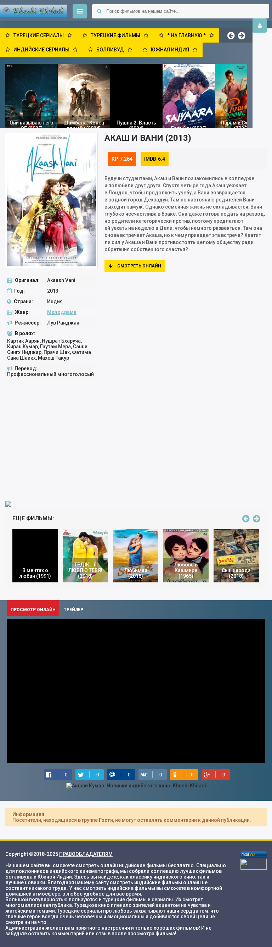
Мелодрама (61, 312)
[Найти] (99, 11)
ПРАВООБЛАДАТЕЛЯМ (86, 854)
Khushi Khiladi (33, 10)
